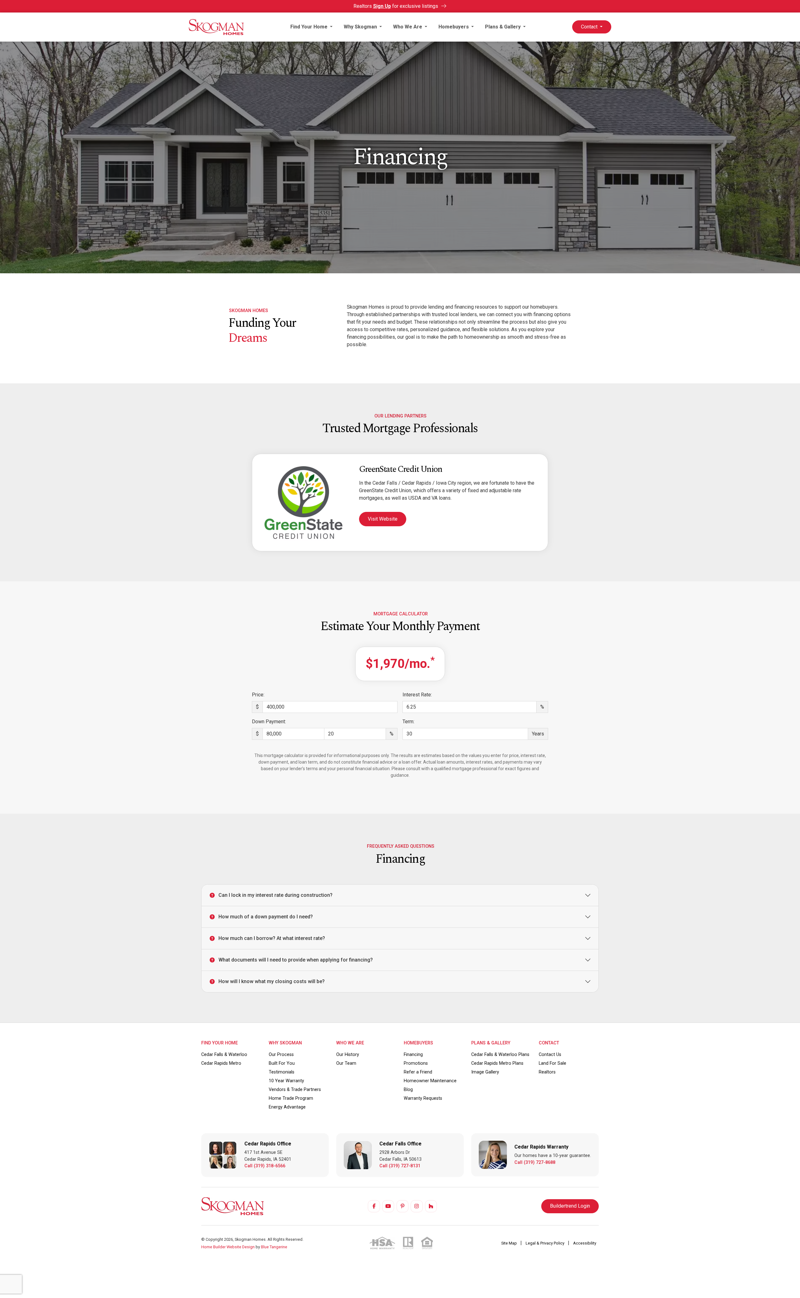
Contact (590, 27)
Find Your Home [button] (309, 27)
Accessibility (584, 1243)
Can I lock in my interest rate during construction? (275, 895)
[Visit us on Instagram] (416, 1206)
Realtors (547, 1072)
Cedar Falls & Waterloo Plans (500, 1054)
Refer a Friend (418, 1072)
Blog (408, 1089)
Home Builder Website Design (228, 1247)
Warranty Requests (423, 1098)
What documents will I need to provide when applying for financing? (295, 960)
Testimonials (281, 1072)
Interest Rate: (417, 695)
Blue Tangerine (274, 1247)
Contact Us (550, 1054)
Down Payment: (269, 722)
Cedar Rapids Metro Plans (497, 1063)
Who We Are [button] (408, 27)
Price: (258, 695)
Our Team (346, 1063)
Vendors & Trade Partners (295, 1089)
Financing (413, 1054)
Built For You (282, 1063)
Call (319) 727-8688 (534, 1162)
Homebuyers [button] (454, 27)
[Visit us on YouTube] (388, 1206)
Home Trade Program (291, 1098)
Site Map (509, 1243)
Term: (408, 722)
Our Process (281, 1054)
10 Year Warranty (286, 1080)
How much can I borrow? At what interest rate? (271, 938)
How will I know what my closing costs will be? (271, 981)
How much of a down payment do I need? (265, 917)
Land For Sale (552, 1063)
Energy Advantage (287, 1107)
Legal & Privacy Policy (545, 1243)
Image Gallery (485, 1072)
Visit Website (383, 519)
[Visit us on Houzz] (431, 1206)
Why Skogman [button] (361, 27)
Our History (347, 1054)
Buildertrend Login (570, 1206)
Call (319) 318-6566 (264, 1166)
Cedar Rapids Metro (221, 1063)
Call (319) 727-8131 (399, 1166)
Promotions (416, 1063)
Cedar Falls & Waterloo (224, 1054)
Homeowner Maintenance (430, 1080)
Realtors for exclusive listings (396, 6)
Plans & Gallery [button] (503, 27)
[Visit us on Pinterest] (402, 1206)
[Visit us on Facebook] (374, 1206)
